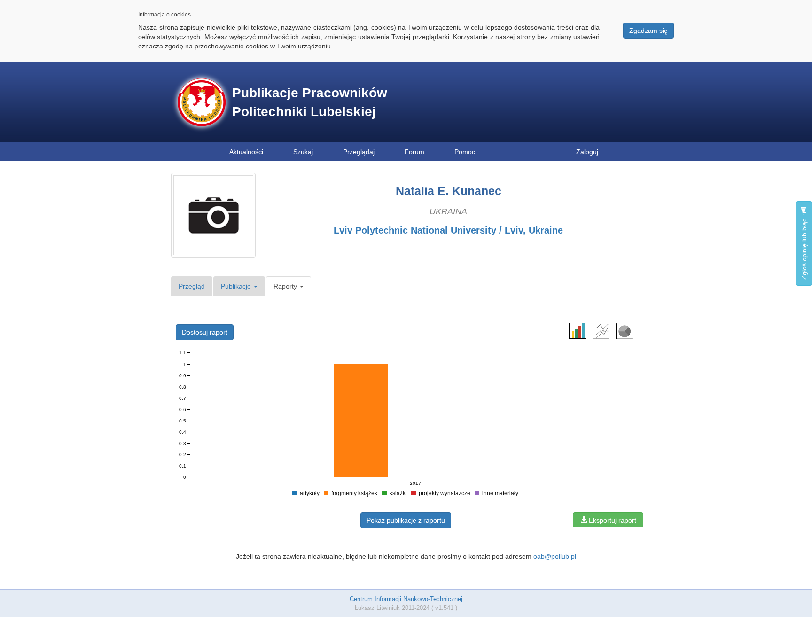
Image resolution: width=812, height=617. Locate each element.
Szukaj (303, 152)
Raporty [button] (286, 286)
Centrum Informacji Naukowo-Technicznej (406, 598)
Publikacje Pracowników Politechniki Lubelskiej (309, 102)
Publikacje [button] (237, 286)
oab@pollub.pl (554, 556)
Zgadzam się (648, 30)
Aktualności (246, 152)
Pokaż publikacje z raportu (406, 520)
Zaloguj (587, 152)
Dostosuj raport (204, 332)
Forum (414, 152)
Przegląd (192, 286)
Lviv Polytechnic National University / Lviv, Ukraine (448, 230)
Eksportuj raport (611, 520)
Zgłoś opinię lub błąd (804, 248)
